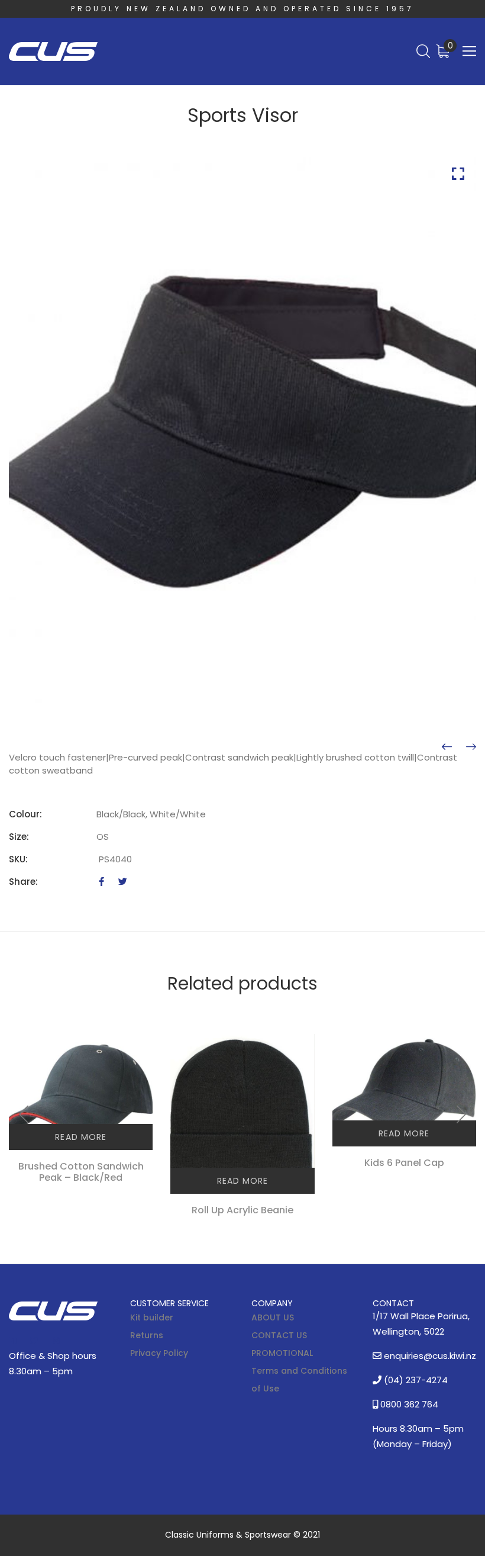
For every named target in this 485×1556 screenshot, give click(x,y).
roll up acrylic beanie (242, 1210)
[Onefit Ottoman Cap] (447, 747)
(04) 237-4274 (414, 1380)
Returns (146, 1335)
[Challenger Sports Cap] (471, 747)
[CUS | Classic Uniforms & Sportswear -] (53, 52)
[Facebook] (101, 881)
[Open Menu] (469, 51)
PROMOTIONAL (282, 1353)
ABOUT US (272, 1317)
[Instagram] (56, 1340)
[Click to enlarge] (458, 173)
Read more (80, 1137)
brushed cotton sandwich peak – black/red (81, 1171)
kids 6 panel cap (404, 1163)
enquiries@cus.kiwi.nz (428, 1355)
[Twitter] (122, 881)
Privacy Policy (159, 1353)
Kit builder (151, 1317)
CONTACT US (279, 1335)
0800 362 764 (408, 1404)
